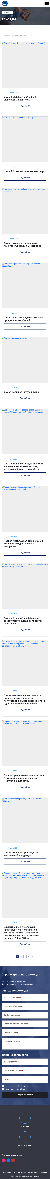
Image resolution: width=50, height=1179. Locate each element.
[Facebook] (8, 1160)
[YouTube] (13, 1160)
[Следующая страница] (36, 956)
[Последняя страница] (40, 956)
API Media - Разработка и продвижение (25, 1176)
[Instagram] (4, 1160)
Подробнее (25, 106)
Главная (7, 12)
